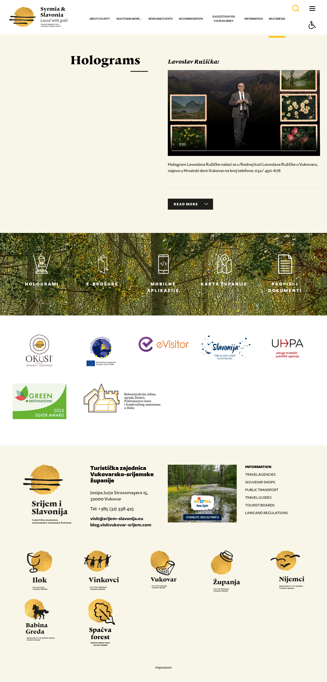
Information (253, 18)
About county (100, 18)
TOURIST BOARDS (260, 505)
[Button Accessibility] (312, 33)
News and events (160, 18)
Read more (186, 204)
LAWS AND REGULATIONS (266, 512)
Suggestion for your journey (223, 19)
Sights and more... (129, 18)
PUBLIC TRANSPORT (261, 489)
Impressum (163, 667)
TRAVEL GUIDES (258, 497)
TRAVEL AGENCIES (260, 474)
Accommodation (191, 18)
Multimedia (277, 18)
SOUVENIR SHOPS (260, 482)
